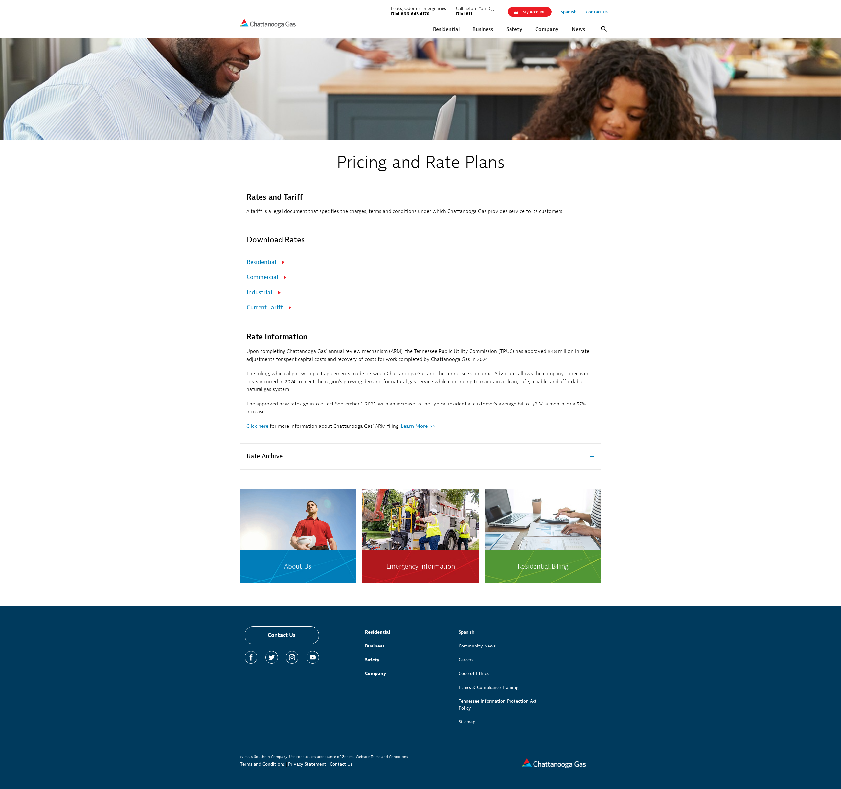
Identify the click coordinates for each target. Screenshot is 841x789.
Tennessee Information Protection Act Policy (498, 704)
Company (375, 673)
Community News (477, 646)
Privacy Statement (307, 764)
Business (375, 646)
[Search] (603, 28)
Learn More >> (419, 426)
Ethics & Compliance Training (489, 687)
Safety (372, 660)
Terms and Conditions (262, 764)
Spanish (466, 632)
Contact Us (282, 635)
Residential (377, 632)
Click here (257, 426)
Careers (466, 660)
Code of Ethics (474, 673)
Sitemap (467, 722)
